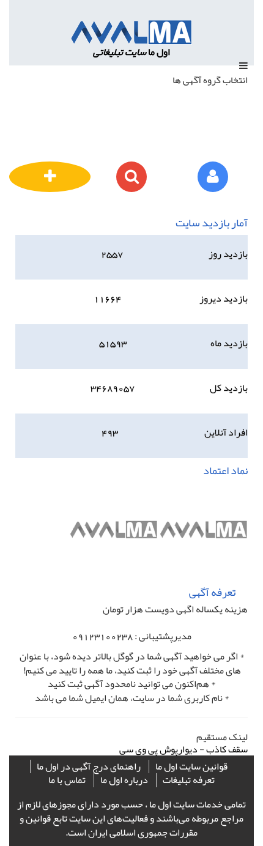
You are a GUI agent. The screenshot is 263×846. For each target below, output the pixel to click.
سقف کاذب (227, 749)
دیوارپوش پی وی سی (158, 749)
